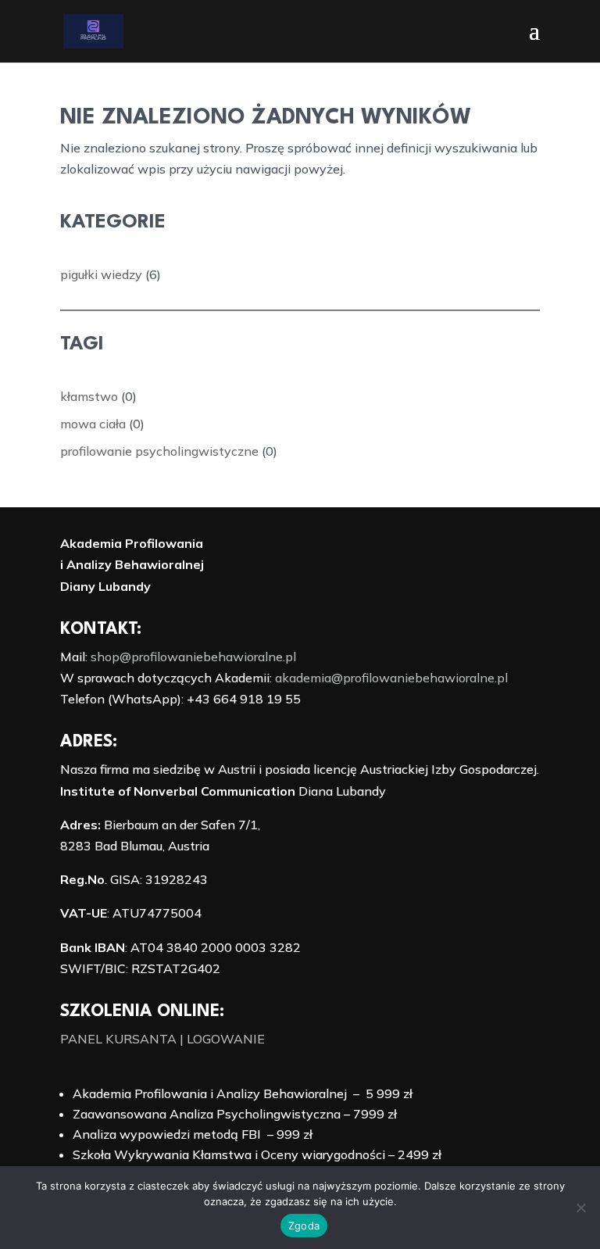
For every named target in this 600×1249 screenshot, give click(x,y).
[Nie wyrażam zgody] (580, 1207)
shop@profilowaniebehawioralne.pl (193, 656)
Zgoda (304, 1225)
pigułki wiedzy (101, 274)
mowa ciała (93, 423)
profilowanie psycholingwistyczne (159, 451)
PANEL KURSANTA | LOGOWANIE (162, 1039)
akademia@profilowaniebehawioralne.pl (391, 677)
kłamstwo (89, 396)
